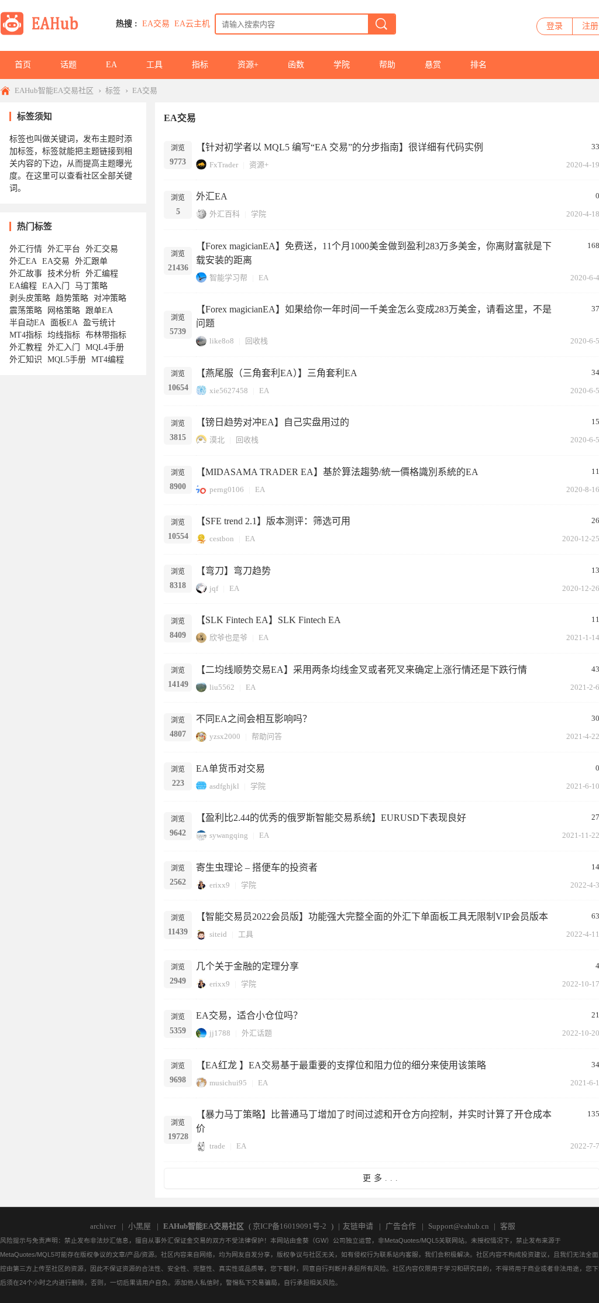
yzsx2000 (224, 736)
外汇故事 (25, 273)
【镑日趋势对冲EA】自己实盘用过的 (272, 422)
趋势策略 (72, 298)
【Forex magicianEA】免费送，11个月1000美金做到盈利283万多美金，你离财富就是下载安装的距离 (374, 253)
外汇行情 (25, 249)
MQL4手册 (104, 347)
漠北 (217, 439)
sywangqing (228, 835)
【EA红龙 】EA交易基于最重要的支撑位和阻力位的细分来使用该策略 (341, 1065)
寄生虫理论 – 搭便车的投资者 (257, 867)
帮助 (387, 64)
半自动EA (27, 322)
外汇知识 (25, 359)
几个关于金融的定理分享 (247, 966)
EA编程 (23, 285)
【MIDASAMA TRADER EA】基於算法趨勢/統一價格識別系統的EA (337, 472)
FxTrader (223, 164)
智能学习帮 (228, 277)
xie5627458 (228, 390)
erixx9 (219, 885)
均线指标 (63, 335)
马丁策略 (91, 285)
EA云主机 (192, 23)
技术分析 (63, 273)
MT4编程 (107, 359)
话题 (68, 64)
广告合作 (400, 1226)
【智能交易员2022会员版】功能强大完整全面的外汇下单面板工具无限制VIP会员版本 (372, 917)
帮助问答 (267, 736)
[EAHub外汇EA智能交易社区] (43, 33)
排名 (478, 64)
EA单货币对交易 (230, 768)
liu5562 (222, 687)
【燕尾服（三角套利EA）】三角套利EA (276, 373)
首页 (23, 64)
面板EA (64, 322)
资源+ (248, 64)
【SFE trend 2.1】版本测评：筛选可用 (273, 521)
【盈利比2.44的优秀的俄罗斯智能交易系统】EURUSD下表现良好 (331, 818)
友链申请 (358, 1226)
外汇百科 (224, 213)
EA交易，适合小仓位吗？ (249, 1015)
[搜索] (381, 24)
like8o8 (221, 340)
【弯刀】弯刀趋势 (233, 571)
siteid (218, 934)
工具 (154, 64)
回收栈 (256, 340)
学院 (341, 64)
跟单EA (99, 310)
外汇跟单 (91, 261)
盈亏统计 (99, 322)
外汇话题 (257, 1033)
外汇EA (212, 196)
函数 (296, 64)
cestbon (221, 538)
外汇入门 (63, 347)
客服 (507, 1226)
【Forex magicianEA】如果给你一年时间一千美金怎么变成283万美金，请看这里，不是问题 (374, 316)
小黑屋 (139, 1226)
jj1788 (219, 1033)
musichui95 (228, 1082)
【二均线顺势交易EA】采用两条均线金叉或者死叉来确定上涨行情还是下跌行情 (361, 670)
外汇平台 (63, 249)
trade (217, 1146)
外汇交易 (101, 249)
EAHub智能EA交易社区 (54, 90)
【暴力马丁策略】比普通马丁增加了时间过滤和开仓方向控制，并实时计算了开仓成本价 (374, 1121)
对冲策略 (110, 298)
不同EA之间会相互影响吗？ (254, 719)
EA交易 (156, 23)
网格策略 (63, 310)
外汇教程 (25, 347)
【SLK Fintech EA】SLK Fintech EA (268, 620)
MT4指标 (25, 335)
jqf (213, 588)
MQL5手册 (66, 359)
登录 (554, 26)
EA (111, 64)
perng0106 (226, 489)
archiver (103, 1226)
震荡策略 (25, 310)
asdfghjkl (224, 786)
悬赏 (433, 64)
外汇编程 (101, 273)
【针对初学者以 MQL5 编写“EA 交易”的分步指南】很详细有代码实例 (339, 147)
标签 (113, 90)
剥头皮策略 (29, 298)
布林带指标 (105, 335)
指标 (200, 64)
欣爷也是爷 (228, 637)
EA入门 (56, 285)
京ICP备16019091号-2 (289, 1226)
